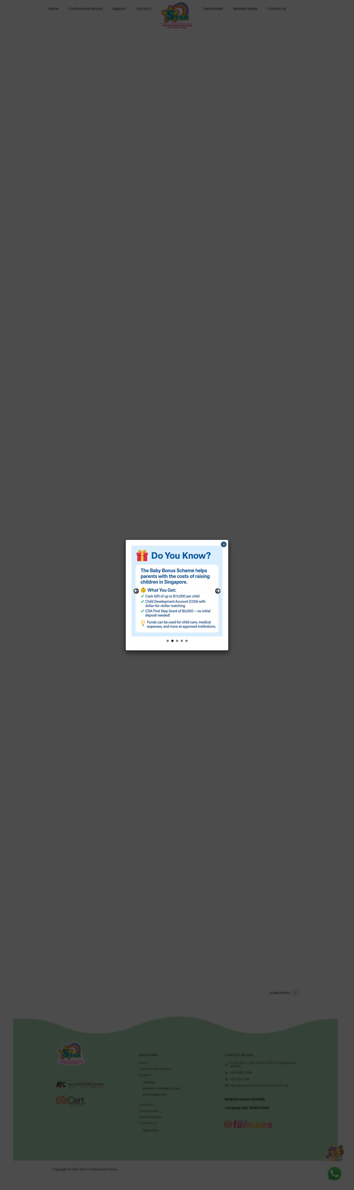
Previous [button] (136, 591)
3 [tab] (177, 641)
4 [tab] (182, 641)
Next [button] (217, 591)
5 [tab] (186, 641)
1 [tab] (168, 641)
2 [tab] (172, 641)
